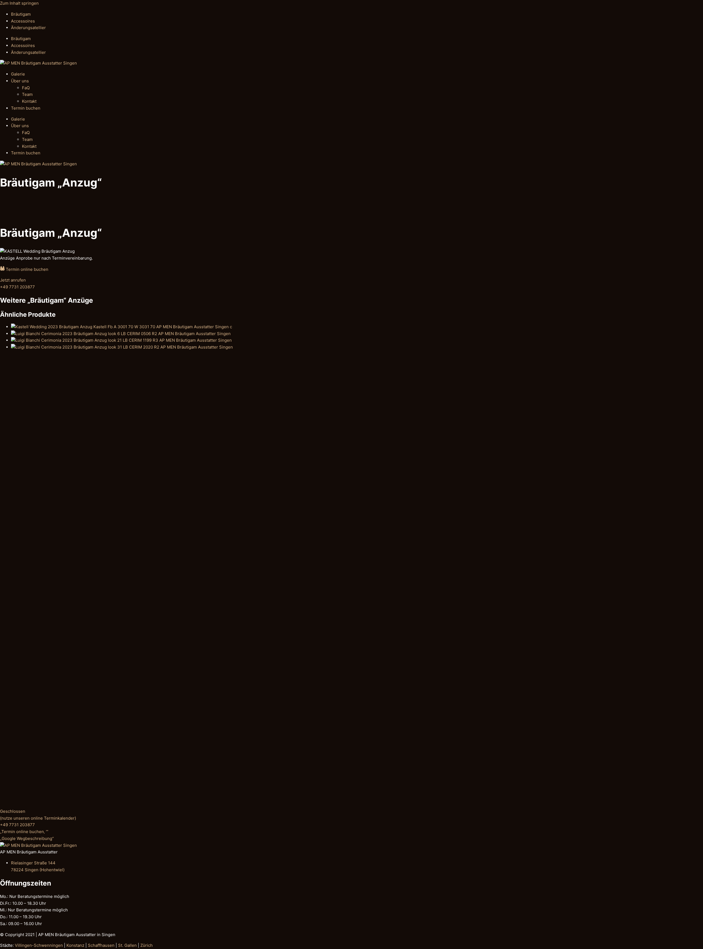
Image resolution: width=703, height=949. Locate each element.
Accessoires (23, 21)
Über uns (20, 81)
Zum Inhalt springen (19, 3)
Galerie (18, 74)
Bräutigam (21, 14)
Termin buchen (25, 108)
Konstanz (75, 945)
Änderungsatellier (28, 27)
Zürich (146, 945)
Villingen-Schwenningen (39, 945)
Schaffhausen (101, 945)
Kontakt (29, 101)
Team (27, 94)
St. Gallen (127, 945)
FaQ (26, 87)
